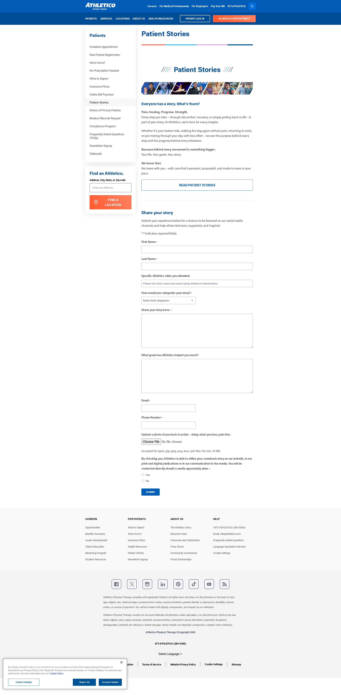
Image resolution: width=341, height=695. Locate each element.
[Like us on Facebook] (116, 584)
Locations (123, 18)
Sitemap (236, 664)
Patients (91, 18)
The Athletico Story (180, 527)
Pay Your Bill (218, 6)
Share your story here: (156, 310)
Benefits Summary (95, 533)
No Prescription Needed (104, 70)
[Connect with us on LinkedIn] (163, 584)
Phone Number (151, 417)
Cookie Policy (56, 673)
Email (145, 400)
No (147, 481)
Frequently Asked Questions (228, 540)
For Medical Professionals (174, 6)
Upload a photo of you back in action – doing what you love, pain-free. (186, 434)
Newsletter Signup (101, 145)
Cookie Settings (221, 553)
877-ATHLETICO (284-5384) (170, 643)
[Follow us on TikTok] (194, 584)
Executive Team (178, 533)
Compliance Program (103, 126)
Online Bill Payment (102, 94)
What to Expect (99, 78)
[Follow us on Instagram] (147, 584)
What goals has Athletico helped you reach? (169, 355)
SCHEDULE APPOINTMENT (234, 18)
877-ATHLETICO (237, 6)
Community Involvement (183, 553)
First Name (149, 242)
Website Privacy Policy (183, 664)
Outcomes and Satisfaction (185, 540)
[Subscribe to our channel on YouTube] (209, 584)
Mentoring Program (95, 553)
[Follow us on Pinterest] (178, 584)
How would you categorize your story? (166, 293)
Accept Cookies (110, 682)
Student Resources (95, 559)
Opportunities (92, 527)
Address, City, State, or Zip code (108, 180)
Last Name (149, 259)
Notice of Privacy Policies (105, 110)
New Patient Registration (105, 55)
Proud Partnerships (180, 559)
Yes (148, 475)
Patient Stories (99, 102)
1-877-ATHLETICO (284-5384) (229, 527)
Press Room (177, 546)
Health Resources (160, 18)
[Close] (121, 662)
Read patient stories (197, 185)
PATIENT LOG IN (195, 18)
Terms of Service (151, 664)
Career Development (96, 540)
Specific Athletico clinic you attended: (165, 276)
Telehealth (96, 153)
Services (106, 18)
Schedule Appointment (104, 47)
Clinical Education (94, 546)
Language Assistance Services (229, 546)
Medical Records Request (105, 118)
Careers (152, 6)
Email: (227, 533)
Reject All (84, 682)
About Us (139, 18)
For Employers (200, 6)
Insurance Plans (100, 86)
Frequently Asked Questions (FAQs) (107, 136)
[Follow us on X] (132, 584)
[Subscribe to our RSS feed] (224, 584)
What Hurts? (97, 63)
